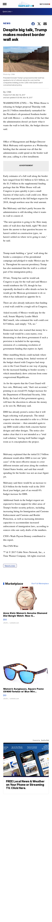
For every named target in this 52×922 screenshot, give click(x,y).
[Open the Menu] (4, 4)
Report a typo (10, 566)
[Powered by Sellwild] (45, 740)
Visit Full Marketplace (40, 584)
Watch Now (44, 4)
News (7, 23)
